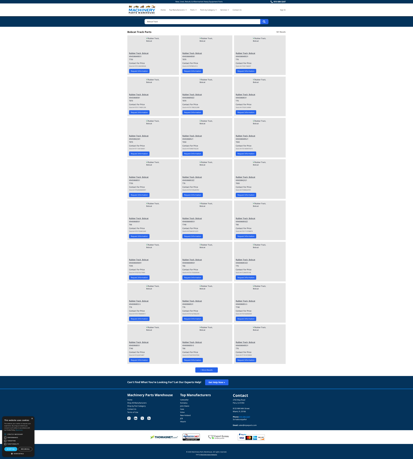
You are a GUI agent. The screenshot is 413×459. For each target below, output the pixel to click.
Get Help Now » (217, 382)
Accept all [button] (11, 449)
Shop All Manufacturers (137, 403)
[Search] (264, 21)
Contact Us (237, 10)
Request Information (139, 71)
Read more (19, 430)
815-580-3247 (280, 1)
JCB (181, 418)
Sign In (283, 10)
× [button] (32, 418)
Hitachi (183, 421)
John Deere (184, 406)
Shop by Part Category (136, 406)
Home (163, 10)
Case (182, 409)
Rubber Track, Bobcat (139, 53)
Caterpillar (184, 400)
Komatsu (183, 403)
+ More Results (206, 370)
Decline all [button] (25, 449)
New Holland (185, 415)
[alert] (18, 436)
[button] (18, 454)
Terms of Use (132, 412)
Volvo (182, 412)
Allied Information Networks (208, 455)
